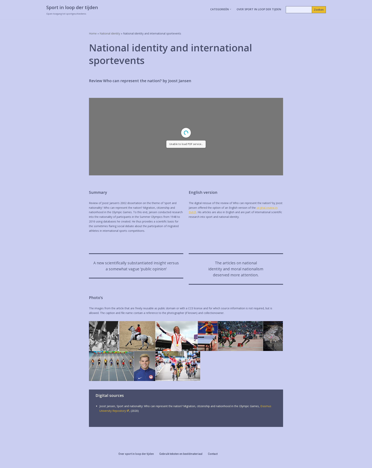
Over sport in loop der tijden (259, 9)
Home (93, 33)
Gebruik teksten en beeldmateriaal (180, 453)
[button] (230, 9)
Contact (213, 453)
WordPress (96, 463)
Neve (49, 463)
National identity (110, 33)
